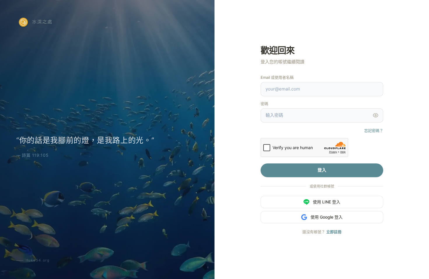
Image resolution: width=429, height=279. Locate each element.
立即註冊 (333, 231)
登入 (322, 170)
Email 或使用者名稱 (277, 77)
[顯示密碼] (376, 115)
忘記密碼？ (373, 130)
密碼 (264, 103)
